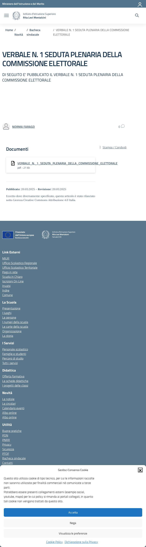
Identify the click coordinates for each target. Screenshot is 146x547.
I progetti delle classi (15, 385)
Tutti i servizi (10, 363)
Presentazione (11, 308)
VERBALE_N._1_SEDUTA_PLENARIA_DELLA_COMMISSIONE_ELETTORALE (67, 163)
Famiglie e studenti (14, 354)
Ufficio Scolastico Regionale (19, 263)
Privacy (6, 444)
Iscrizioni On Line (13, 281)
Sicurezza (8, 449)
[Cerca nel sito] (137, 15)
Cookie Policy (54, 542)
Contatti (7, 463)
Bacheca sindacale (14, 458)
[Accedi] (140, 4)
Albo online (9, 412)
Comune (7, 295)
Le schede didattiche (15, 381)
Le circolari (9, 403)
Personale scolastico (15, 349)
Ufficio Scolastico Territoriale (19, 267)
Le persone (9, 317)
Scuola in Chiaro (12, 276)
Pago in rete (9, 272)
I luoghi (6, 313)
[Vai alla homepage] (16, 15)
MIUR (5, 258)
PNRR (6, 440)
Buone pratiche (11, 430)
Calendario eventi (13, 408)
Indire (5, 290)
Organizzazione (11, 331)
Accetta (73, 512)
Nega (73, 523)
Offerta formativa (13, 376)
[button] (140, 470)
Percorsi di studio (12, 358)
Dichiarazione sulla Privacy (81, 542)
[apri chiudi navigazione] (6, 16)
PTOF (5, 453)
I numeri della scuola (15, 322)
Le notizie (8, 399)
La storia (7, 335)
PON (5, 435)
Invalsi (6, 286)
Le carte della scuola (15, 326)
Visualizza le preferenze (73, 533)
